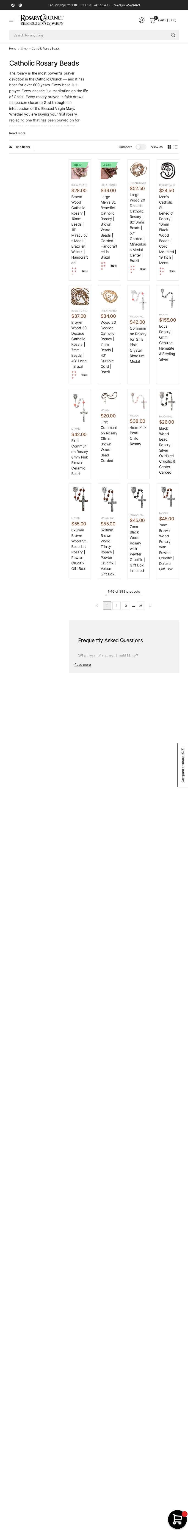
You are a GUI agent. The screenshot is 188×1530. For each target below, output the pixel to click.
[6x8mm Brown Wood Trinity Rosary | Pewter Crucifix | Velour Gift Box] (109, 499)
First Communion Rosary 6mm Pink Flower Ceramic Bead (79, 457)
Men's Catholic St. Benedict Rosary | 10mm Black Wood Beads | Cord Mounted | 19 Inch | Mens (167, 229)
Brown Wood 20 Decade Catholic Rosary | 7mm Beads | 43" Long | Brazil (79, 344)
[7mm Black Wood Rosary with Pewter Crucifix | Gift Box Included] (138, 497)
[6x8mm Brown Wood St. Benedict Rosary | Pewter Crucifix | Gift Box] (80, 499)
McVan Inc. (137, 316)
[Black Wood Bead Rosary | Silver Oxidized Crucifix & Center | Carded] (168, 401)
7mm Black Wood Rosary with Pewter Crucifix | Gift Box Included (137, 548)
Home (13, 48)
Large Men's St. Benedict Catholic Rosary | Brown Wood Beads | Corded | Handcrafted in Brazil (109, 227)
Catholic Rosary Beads (45, 48)
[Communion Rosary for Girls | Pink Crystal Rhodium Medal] (138, 299)
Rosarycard (138, 183)
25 (141, 606)
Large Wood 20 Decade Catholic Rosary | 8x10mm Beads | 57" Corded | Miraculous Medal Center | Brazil (138, 227)
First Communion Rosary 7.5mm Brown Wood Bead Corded (109, 441)
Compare (125, 147)
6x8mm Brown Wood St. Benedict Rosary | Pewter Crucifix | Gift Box (78, 549)
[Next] (150, 606)
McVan (163, 314)
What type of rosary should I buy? (108, 655)
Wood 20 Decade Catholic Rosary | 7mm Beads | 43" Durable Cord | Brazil (108, 347)
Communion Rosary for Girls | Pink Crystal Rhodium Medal (138, 345)
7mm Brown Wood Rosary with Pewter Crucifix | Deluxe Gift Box (166, 547)
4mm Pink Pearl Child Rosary (138, 435)
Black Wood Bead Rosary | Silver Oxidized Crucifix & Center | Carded (167, 450)
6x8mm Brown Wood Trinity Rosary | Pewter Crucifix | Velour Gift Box (108, 552)
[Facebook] (13, 5)
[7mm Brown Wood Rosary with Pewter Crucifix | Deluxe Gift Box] (168, 497)
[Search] (173, 35)
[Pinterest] (20, 5)
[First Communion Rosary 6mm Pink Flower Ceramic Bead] (80, 407)
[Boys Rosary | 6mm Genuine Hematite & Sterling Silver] (168, 298)
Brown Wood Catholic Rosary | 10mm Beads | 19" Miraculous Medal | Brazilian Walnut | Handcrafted (79, 229)
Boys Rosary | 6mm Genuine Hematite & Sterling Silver (167, 343)
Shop (24, 48)
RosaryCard (79, 185)
